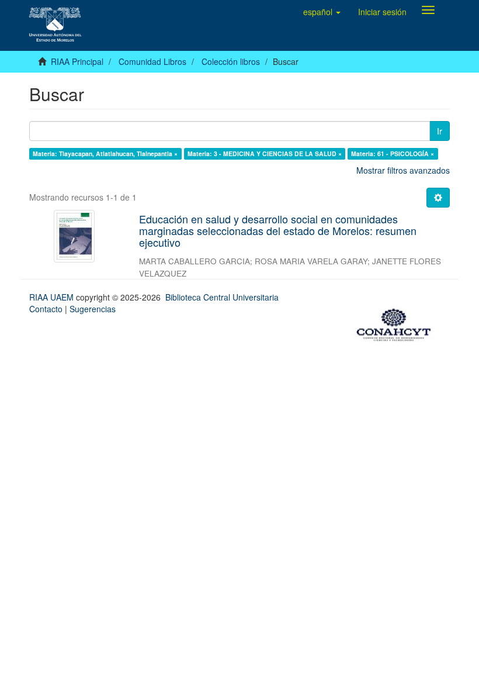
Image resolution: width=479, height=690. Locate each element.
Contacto (46, 309)
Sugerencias (93, 309)
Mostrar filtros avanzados (403, 170)
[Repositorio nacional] (397, 323)
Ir (439, 131)
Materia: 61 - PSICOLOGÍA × (392, 153)
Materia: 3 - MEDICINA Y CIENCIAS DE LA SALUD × (265, 153)
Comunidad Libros (152, 61)
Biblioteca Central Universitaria (222, 297)
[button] (321, 11)
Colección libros (231, 61)
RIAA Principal (77, 61)
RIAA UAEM (52, 297)
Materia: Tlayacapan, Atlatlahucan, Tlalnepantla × (105, 153)
